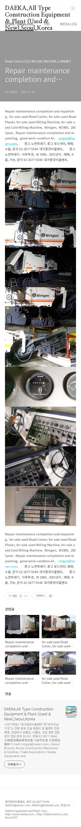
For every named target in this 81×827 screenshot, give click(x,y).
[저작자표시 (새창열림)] (50, 596)
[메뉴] (73, 8)
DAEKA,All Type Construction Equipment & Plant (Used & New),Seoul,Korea (37, 8)
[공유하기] (20, 596)
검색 (63, 8)
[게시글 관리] (25, 596)
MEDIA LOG (68, 23)
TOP (72, 803)
